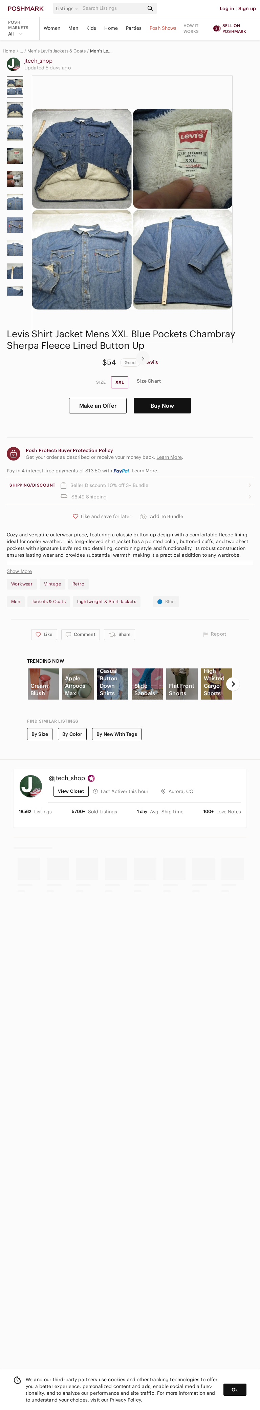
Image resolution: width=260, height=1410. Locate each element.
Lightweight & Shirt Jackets (106, 601)
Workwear (21, 584)
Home (111, 28)
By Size (39, 734)
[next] (143, 358)
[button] (68, 8)
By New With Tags (116, 734)
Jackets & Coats (49, 601)
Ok (235, 1390)
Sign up (247, 8)
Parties (134, 28)
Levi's (151, 362)
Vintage (52, 584)
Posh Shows (163, 28)
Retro (78, 584)
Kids (91, 28)
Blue (170, 601)
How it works (191, 28)
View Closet (71, 791)
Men (73, 28)
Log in (227, 8)
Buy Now (162, 405)
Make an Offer (97, 405)
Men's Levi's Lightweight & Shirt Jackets (101, 51)
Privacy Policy (125, 1400)
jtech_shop (38, 60)
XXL (119, 382)
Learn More (144, 471)
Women (52, 28)
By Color (72, 734)
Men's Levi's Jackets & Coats (56, 51)
